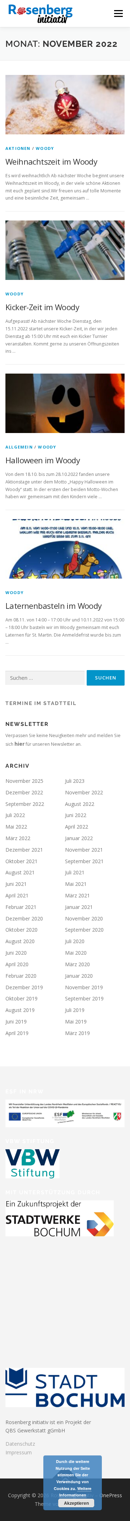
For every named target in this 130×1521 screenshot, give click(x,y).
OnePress (110, 1495)
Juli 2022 (15, 815)
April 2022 (76, 826)
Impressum (18, 1452)
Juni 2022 (75, 815)
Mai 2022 (16, 826)
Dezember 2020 (24, 918)
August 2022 (79, 803)
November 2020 (84, 918)
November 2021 (84, 849)
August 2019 (20, 1010)
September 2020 (84, 929)
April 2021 (17, 895)
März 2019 (77, 1033)
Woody (45, 148)
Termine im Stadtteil (41, 703)
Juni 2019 (16, 1021)
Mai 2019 (76, 1021)
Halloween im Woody (42, 460)
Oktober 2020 (21, 929)
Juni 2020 (16, 952)
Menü (118, 13)
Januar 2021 (79, 907)
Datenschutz (20, 1443)
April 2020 (17, 964)
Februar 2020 (20, 975)
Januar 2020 (79, 975)
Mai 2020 (76, 952)
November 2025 (24, 780)
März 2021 (77, 895)
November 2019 (84, 987)
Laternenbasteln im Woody (53, 605)
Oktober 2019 (21, 998)
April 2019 (17, 1033)
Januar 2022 (79, 838)
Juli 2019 (74, 1010)
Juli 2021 (74, 872)
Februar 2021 (20, 907)
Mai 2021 (76, 883)
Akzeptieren (76, 1503)
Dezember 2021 (24, 849)
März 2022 (17, 838)
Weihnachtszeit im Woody (51, 161)
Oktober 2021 (21, 861)
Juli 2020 (74, 941)
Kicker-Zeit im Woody (42, 307)
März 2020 (77, 964)
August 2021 (20, 872)
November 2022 (84, 792)
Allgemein (19, 447)
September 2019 (84, 998)
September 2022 (24, 803)
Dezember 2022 (24, 792)
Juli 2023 (74, 780)
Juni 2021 (16, 883)
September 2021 (84, 861)
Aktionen (18, 148)
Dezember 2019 (24, 987)
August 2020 (20, 941)
